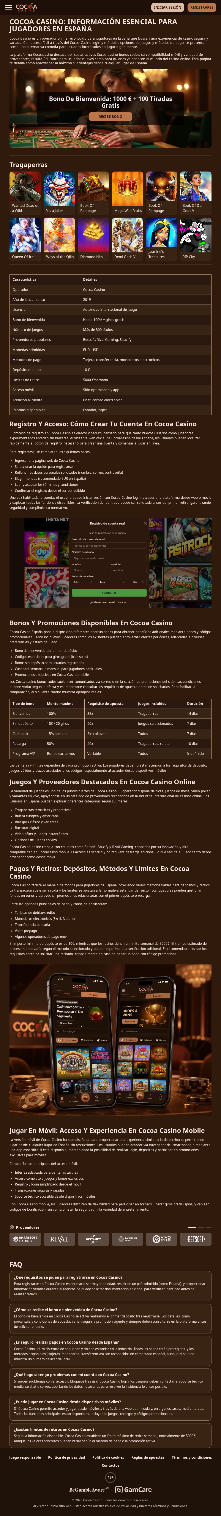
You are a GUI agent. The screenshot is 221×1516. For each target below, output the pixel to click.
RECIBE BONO (110, 116)
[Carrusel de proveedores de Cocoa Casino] (110, 1239)
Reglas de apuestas (147, 1457)
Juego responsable (25, 1457)
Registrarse (201, 7)
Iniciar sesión (167, 7)
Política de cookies (108, 1457)
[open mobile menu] (8, 7)
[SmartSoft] (25, 1239)
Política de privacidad (66, 1457)
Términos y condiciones (192, 1457)
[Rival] (59, 1239)
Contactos (110, 1465)
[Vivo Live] (161, 1239)
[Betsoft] (196, 1239)
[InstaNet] (93, 1239)
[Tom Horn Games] (127, 1239)
